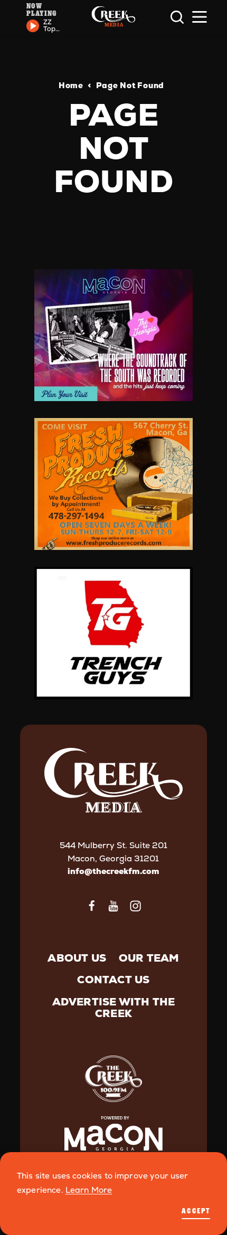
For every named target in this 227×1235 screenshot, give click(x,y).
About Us (77, 958)
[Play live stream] (32, 26)
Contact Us (113, 979)
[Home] (113, 17)
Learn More (88, 1190)
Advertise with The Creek (113, 1007)
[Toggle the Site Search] (177, 17)
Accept (196, 1210)
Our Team (149, 958)
